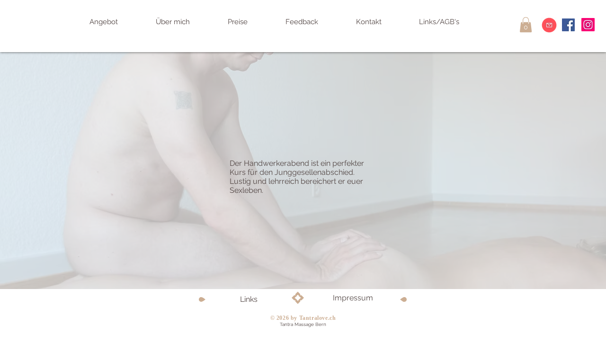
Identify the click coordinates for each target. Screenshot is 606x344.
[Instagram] (588, 24)
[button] (525, 24)
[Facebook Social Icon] (568, 24)
